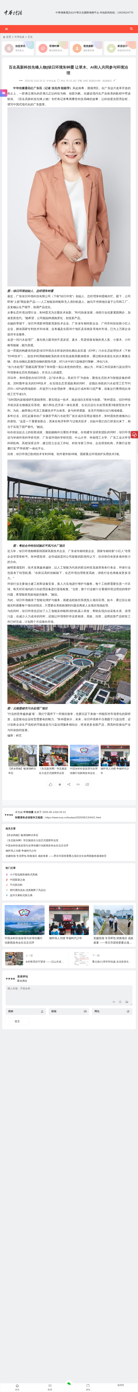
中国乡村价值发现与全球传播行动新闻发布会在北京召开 (84, 773)
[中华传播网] (13, 12)
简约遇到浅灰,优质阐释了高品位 (28, 890)
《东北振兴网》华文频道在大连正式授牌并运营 (32, 840)
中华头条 (19, 36)
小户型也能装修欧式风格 (24, 874)
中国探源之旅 (17, 879)
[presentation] (112, 911)
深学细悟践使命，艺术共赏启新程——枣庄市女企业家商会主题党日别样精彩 (112, 943)
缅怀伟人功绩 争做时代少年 (21, 850)
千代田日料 (16, 884)
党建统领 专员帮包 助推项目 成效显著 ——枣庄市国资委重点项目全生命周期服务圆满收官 (56, 855)
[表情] (120, 1002)
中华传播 (28, 812)
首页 (8, 36)
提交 (17, 1021)
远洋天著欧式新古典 (21, 895)
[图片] (127, 1002)
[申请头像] (129, 977)
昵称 (10, 1011)
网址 (97, 1011)
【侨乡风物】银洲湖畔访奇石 (22, 835)
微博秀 (121, 1385)
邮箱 (53, 1011)
